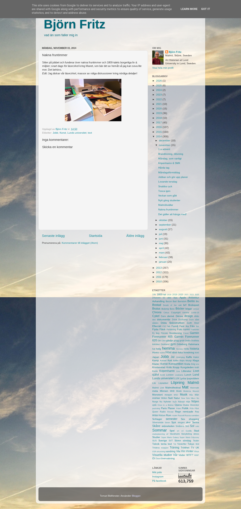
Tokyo (191, 444)
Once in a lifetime (166, 405)
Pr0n (192, 408)
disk (154, 320)
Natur (177, 398)
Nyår (175, 402)
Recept (170, 412)
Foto (179, 329)
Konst (63, 132)
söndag (187, 440)
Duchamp (183, 319)
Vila (178, 451)
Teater (196, 440)
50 (164, 298)
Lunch (187, 374)
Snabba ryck (165, 186)
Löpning (177, 382)
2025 (159, 85)
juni (161, 238)
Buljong (165, 309)
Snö (187, 426)
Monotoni (157, 394)
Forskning (171, 329)
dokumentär (163, 319)
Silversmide (158, 422)
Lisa (178, 371)
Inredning (188, 352)
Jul (172, 356)
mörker (156, 398)
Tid (174, 444)
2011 (159, 277)
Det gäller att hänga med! (172, 214)
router (174, 415)
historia (194, 348)
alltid (169, 298)
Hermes (179, 349)
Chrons (156, 312)
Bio (197, 301)
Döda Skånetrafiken (173, 323)
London (170, 375)
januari (163, 262)
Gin (159, 340)
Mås (191, 395)
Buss (172, 309)
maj (161, 243)
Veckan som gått (167, 195)
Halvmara (193, 344)
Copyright (175, 312)
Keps (182, 360)
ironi (197, 352)
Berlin (191, 301)
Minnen (164, 391)
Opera (178, 405)
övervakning (168, 458)
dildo (196, 316)
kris (197, 364)
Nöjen (195, 401)
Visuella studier (162, 454)
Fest (181, 326)
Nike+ (193, 398)
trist (197, 444)
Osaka (186, 405)
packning (156, 408)
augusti (163, 229)
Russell (181, 415)
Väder (182, 455)
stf (167, 434)
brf (184, 305)
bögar (188, 308)
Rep (197, 412)
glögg (176, 340)
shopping (194, 419)
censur (196, 309)
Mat (185, 387)
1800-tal (161, 294)
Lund (196, 374)
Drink (174, 319)
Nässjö (181, 401)
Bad (175, 301)
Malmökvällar (165, 205)
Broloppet (193, 305)
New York (185, 398)
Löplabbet (163, 383)
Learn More (189, 9)
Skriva (195, 422)
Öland (158, 458)
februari (163, 257)
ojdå (154, 405)
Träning (174, 447)
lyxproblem (193, 378)
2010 (159, 281)
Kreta (187, 364)
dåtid (197, 320)
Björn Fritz (74, 24)
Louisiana (179, 375)
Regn (178, 411)
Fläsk (162, 329)
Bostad (156, 304)
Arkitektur (193, 297)
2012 (159, 272)
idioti (174, 352)
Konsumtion (175, 363)
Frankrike (195, 329)
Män (197, 395)
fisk (197, 326)
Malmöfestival (173, 387)
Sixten (167, 422)
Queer (155, 412)
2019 (159, 113)
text (90, 132)
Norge (155, 401)
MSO (176, 395)
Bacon (169, 301)
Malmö (193, 382)
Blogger (136, 496)
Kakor (196, 357)
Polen (178, 408)
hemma (168, 348)
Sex (183, 419)
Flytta (155, 329)
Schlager (157, 419)
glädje (169, 340)
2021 (159, 104)
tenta (164, 444)
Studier (156, 437)
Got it (205, 9)
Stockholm (175, 434)
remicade (188, 411)
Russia (188, 415)
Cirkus (166, 313)
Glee (164, 341)
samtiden (195, 415)
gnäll (182, 340)
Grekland (165, 344)
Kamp (155, 360)
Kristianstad (158, 367)
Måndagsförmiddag (169, 172)
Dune (191, 320)
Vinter (189, 451)
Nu (160, 401)
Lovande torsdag (167, 181)
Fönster (164, 333)
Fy (153, 333)
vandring (170, 451)
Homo (155, 352)
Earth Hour (193, 323)
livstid (162, 375)
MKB (172, 391)
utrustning (161, 451)
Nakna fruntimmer (168, 209)
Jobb (55, 132)
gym (173, 344)
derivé (170, 316)
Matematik (194, 388)
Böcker (180, 308)
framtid (186, 329)
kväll (197, 367)
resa (155, 415)
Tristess (156, 448)
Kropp (176, 367)
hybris (162, 353)
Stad (196, 430)
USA (154, 451)
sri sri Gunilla (184, 431)
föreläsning (175, 333)
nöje (188, 401)
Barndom (182, 301)
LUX (176, 378)
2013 (159, 268)
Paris (164, 408)
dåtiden (155, 323)
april (161, 248)
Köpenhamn (167, 370)
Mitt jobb (157, 472)
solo (197, 426)
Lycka (183, 378)
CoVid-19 (195, 313)
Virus (196, 451)
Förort (186, 333)
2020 (159, 108)
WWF (196, 455)
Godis (188, 340)
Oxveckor (194, 405)
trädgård (164, 448)
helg (158, 349)
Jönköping (180, 357)
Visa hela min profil (162, 68)
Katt (170, 360)
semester (171, 418)
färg (157, 333)
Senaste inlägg (53, 236)
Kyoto (155, 371)
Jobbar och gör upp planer (173, 177)
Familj (174, 326)
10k (154, 294)
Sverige (162, 440)
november (165, 145)
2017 (159, 122)
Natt (170, 398)
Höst (168, 352)
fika (187, 326)
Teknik (155, 444)
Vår (175, 454)
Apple (183, 297)
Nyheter (167, 401)
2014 (159, 136)
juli (161, 234)
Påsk (197, 408)
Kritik (169, 367)
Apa (175, 298)
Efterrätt (156, 326)
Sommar (159, 430)
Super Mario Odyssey (189, 437)
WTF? (189, 455)
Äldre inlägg (135, 236)
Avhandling (158, 301)
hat (153, 349)
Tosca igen (164, 191)
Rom (168, 415)
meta (155, 391)
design (188, 316)
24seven (156, 298)
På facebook (159, 481)
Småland (180, 426)
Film (192, 326)
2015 (159, 132)
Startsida (95, 236)
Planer (171, 408)
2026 (159, 80)
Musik (183, 394)
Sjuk (173, 422)
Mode (179, 391)
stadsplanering (158, 434)
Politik (185, 408)
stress (196, 434)
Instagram (158, 476)
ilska (180, 352)
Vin (183, 451)
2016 (159, 127)
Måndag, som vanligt (170, 158)
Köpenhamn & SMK (169, 163)
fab (168, 326)
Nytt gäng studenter (169, 200)
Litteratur (186, 371)
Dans (163, 316)
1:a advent (164, 149)
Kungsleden (187, 367)
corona (185, 312)
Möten (164, 398)
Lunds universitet (76, 132)
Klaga (196, 360)
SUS (154, 440)
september (165, 224)
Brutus (156, 308)
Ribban (161, 415)
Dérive (179, 316)
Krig (193, 364)
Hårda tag (163, 167)
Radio (163, 412)
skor (188, 422)
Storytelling (186, 434)
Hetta (186, 349)
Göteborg (182, 344)
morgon (168, 395)
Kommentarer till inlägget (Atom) (80, 243)
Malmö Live (158, 388)
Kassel (163, 360)
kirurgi (189, 360)
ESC (164, 326)
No (198, 398)
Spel (172, 430)
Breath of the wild (172, 305)
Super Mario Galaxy (170, 437)
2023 (159, 94)
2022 (159, 99)
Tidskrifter (181, 444)
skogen (181, 422)
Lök (154, 383)
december (165, 140)
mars (162, 252)
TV (192, 447)
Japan (155, 357)
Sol (192, 425)
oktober (163, 220)
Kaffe (189, 357)
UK (197, 447)
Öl (153, 458)
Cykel (155, 316)
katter (176, 360)
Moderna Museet (191, 391)
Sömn (177, 440)
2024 (159, 90)
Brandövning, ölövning (170, 154)
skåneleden (168, 426)
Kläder (155, 364)
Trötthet (185, 447)
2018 (159, 118)
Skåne (156, 425)
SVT (171, 440)
